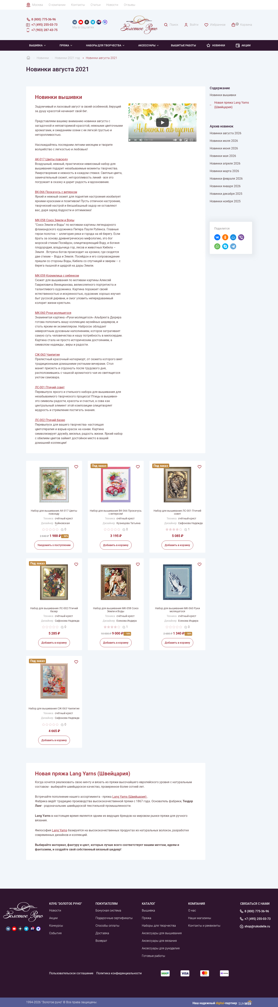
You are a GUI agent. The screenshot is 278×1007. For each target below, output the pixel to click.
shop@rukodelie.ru (257, 926)
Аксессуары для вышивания (162, 933)
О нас (192, 910)
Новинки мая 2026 (223, 156)
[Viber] (240, 237)
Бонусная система (108, 910)
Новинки (218, 45)
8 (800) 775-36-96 (257, 911)
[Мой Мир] (232, 237)
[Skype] (224, 246)
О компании (57, 5)
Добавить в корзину (115, 545)
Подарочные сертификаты (114, 918)
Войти (194, 24)
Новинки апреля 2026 (225, 163)
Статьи (96, 5)
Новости (112, 5)
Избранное (217, 24)
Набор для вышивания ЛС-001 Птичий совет (177, 512)
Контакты (78, 5)
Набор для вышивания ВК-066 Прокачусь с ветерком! (116, 512)
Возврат (101, 941)
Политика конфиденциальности (119, 973)
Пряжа (64, 45)
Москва (37, 5)
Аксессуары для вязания (159, 941)
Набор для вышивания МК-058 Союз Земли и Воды (115, 610)
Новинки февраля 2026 (226, 178)
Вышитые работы (183, 45)
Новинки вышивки (223, 95)
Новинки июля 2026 (224, 141)
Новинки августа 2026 (225, 133)
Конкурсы (56, 925)
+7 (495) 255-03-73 (258, 918)
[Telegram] (232, 246)
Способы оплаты (107, 925)
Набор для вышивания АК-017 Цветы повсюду (54, 512)
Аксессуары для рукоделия (161, 948)
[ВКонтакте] (216, 237)
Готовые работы (153, 956)
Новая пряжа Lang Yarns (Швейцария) (231, 105)
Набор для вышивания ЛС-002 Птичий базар (54, 610)
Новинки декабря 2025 (226, 194)
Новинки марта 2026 (224, 171)
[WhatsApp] (216, 246)
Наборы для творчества (103, 45)
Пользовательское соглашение (71, 973)
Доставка (102, 933)
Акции (246, 45)
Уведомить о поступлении (54, 545)
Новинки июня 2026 (224, 148)
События (55, 933)
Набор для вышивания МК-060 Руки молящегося (177, 610)
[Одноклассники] (224, 237)
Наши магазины (199, 918)
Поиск (174, 24)
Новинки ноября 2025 (225, 201)
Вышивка (36, 45)
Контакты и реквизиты (204, 925)
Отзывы (129, 5)
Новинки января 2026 (225, 186)
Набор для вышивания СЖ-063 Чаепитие (54, 708)
